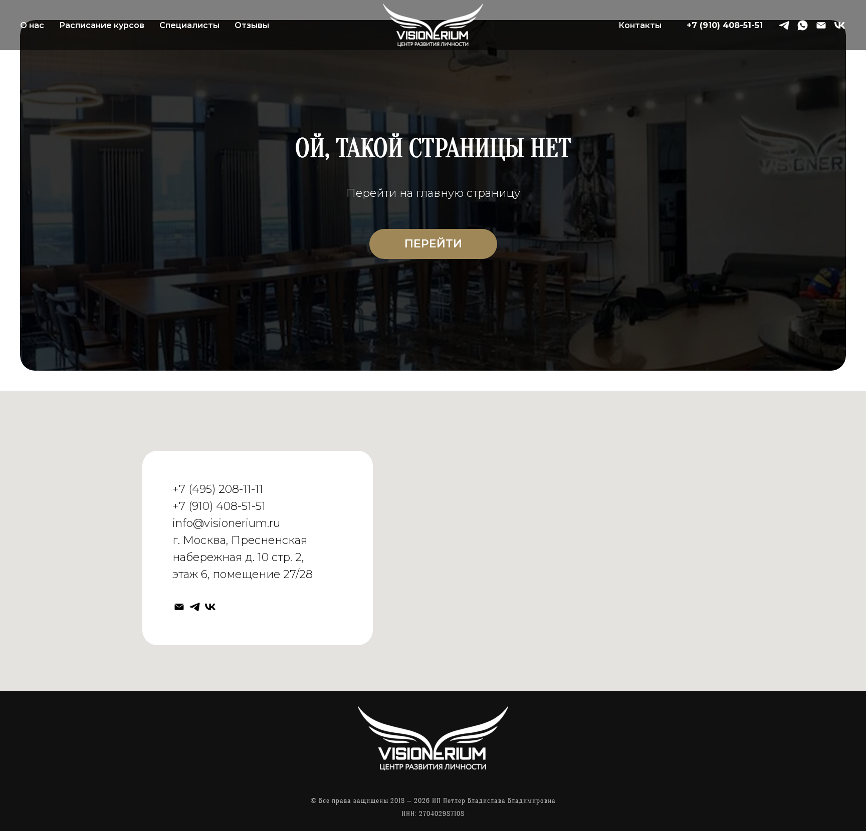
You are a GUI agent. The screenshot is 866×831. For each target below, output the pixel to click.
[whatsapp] (802, 25)
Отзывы (252, 25)
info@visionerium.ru (226, 523)
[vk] (839, 25)
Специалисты (189, 25)
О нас (32, 25)
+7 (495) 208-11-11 (217, 489)
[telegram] (784, 25)
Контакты (640, 25)
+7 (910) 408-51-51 (725, 25)
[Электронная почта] (821, 25)
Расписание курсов (101, 25)
